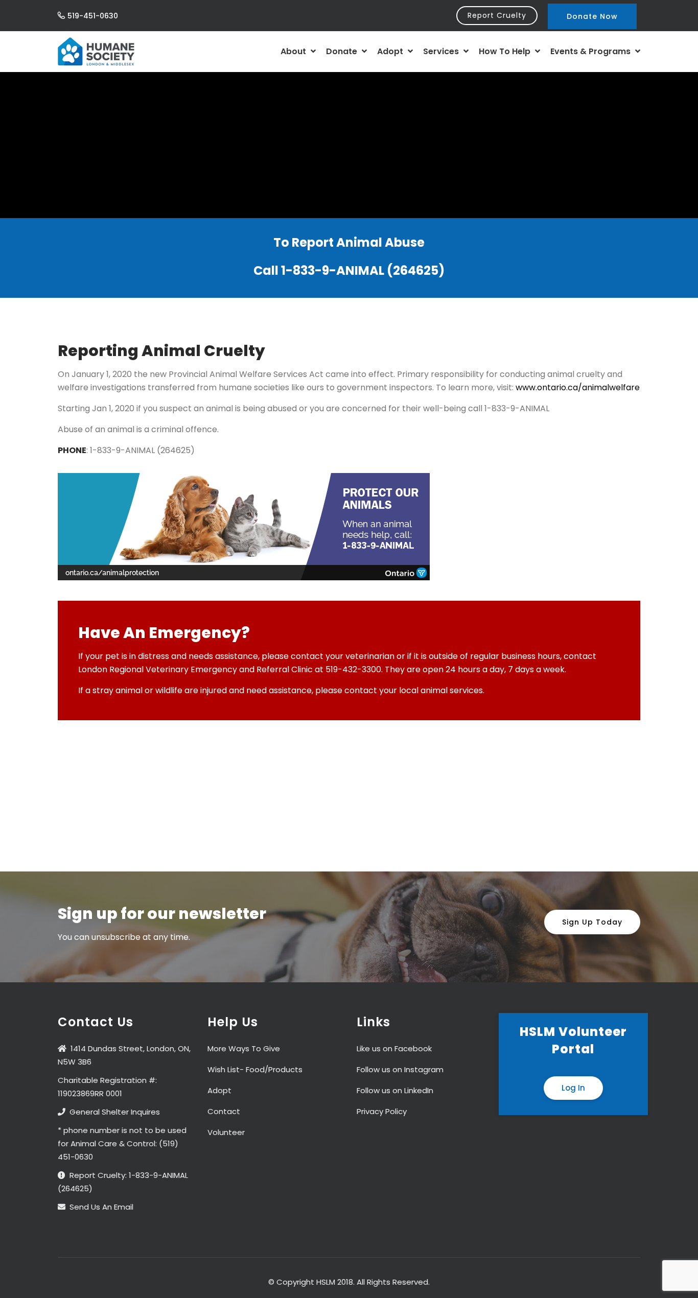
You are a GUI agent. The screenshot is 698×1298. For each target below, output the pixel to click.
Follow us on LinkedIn (395, 1090)
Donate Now (592, 16)
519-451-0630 (92, 16)
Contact (223, 1111)
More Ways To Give (243, 1048)
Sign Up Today (592, 922)
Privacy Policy (382, 1111)
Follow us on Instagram (400, 1069)
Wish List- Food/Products (255, 1069)
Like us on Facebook (394, 1048)
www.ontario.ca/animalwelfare (578, 387)
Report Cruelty (497, 15)
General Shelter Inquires (114, 1111)
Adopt (391, 51)
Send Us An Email (101, 1206)
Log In (573, 1087)
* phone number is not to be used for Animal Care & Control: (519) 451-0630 (122, 1143)
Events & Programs (591, 51)
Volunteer (226, 1132)
